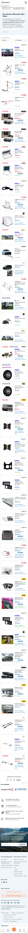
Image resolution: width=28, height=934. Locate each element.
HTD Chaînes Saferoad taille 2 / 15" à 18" (19, 373)
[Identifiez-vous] (26, 2)
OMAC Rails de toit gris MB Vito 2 (20, 741)
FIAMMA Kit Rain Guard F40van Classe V (19, 567)
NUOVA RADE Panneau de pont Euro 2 (19, 169)
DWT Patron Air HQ (20, 333)
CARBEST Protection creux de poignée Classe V (20, 515)
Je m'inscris (22, 844)
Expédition (16, 865)
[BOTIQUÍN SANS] (7, 789)
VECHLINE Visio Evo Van (20, 351)
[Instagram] (6, 882)
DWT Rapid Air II (19, 234)
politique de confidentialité (16, 907)
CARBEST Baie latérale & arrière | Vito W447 (20, 483)
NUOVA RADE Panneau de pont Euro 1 (19, 152)
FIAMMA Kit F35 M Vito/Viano (19, 83)
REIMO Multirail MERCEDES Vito (19, 598)
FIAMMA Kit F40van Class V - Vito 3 (20, 548)
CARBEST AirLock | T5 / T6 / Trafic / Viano (20, 186)
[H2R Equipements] (5, 2)
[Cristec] (21, 789)
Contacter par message (14, 896)
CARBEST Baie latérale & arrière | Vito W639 (20, 619)
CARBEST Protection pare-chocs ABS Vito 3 (20, 499)
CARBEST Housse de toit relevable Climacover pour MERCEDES (20, 654)
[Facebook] (2, 882)
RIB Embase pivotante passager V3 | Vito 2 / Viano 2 (20, 445)
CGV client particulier (8, 917)
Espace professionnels (6, 867)
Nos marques (4, 859)
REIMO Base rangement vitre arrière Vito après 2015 (19, 404)
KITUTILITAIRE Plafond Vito (18, 132)
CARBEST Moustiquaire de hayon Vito (19, 531)
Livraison (16, 869)
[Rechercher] (14, 929)
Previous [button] (23, 783)
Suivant (18, 780)
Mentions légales (18, 874)
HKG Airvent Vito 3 (20, 265)
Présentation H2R (18, 871)
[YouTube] (4, 882)
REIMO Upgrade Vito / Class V (20, 303)
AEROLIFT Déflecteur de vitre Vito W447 (20, 250)
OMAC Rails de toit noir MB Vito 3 (20, 720)
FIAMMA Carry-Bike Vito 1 (20, 65)
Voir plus (5, 31)
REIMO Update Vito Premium (20, 637)
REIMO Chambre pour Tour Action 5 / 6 (20, 217)
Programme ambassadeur (7, 865)
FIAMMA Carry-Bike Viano (20, 200)
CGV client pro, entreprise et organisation (13, 919)
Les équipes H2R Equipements (10, 921)
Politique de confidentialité (17, 912)
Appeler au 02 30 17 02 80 (14, 892)
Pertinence (19, 40)
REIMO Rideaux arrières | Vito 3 (19, 688)
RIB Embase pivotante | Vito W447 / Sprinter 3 (19, 464)
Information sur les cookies (20, 876)
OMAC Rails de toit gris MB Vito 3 (20, 759)
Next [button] (27, 783)
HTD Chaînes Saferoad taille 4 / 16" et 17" (20, 387)
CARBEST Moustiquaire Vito (19, 50)
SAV (15, 867)
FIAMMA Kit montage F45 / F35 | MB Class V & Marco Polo (20, 283)
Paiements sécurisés (19, 859)
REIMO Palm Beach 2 (20, 318)
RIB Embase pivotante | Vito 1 (19, 423)
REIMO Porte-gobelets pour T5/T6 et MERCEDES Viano (20, 583)
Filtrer (4, 40)
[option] (7, 789)
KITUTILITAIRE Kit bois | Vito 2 (19, 114)
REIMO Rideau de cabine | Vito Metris (20, 704)
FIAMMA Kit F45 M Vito (20, 98)
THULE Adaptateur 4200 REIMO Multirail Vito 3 (20, 671)
